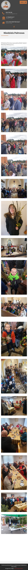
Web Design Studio (19, 568)
